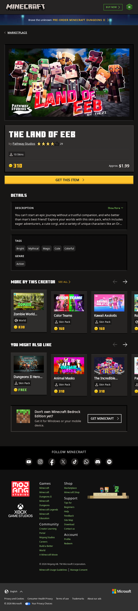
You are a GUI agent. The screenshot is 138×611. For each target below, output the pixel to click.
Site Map (68, 520)
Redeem (68, 543)
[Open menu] (129, 7)
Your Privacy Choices (41, 603)
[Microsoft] (121, 591)
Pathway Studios (24, 144)
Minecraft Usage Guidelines (53, 569)
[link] (28, 461)
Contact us (69, 528)
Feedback (69, 515)
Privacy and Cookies (14, 598)
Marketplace (17, 32)
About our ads (94, 598)
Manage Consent (78, 569)
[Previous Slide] (115, 282)
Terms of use (62, 598)
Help (66, 511)
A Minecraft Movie (48, 554)
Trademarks (78, 598)
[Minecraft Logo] (25, 7)
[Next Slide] (125, 282)
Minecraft (44, 488)
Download (69, 524)
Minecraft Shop (71, 492)
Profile (67, 539)
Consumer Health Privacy (40, 598)
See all (63, 282)
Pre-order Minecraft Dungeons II (79, 20)
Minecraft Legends (48, 509)
